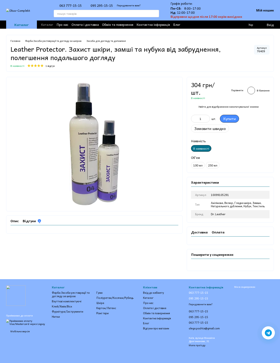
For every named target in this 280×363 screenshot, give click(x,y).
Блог (176, 24)
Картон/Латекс (106, 308)
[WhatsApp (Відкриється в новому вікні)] (224, 24)
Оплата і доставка (85, 24)
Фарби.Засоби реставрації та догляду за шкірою (71, 294)
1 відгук (50, 66)
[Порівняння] (242, 25)
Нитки (56, 316)
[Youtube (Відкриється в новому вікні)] (205, 24)
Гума (99, 292)
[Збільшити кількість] (207, 118)
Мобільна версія (20, 331)
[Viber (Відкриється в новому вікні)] (218, 24)
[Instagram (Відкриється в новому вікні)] (198, 24)
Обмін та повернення (117, 24)
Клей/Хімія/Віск (62, 306)
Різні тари (102, 313)
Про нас (62, 24)
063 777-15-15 (70, 5)
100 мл (198, 165)
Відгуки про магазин (156, 328)
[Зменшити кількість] (194, 118)
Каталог (47, 24)
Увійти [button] (202, 107)
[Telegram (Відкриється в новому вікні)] (211, 24)
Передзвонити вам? (129, 5)
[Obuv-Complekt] (16, 295)
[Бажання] (234, 25)
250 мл (212, 165)
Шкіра (100, 303)
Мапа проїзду (197, 345)
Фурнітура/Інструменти (67, 311)
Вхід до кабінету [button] (153, 292)
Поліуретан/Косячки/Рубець (115, 298)
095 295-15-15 (102, 5)
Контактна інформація (153, 24)
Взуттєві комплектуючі (66, 301)
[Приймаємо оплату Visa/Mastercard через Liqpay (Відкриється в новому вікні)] (26, 322)
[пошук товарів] (155, 13)
